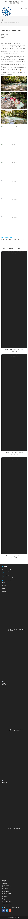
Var (15, 36)
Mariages (4, 890)
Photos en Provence (6, 893)
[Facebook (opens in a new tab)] (11, 3)
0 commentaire (6, 37)
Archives (4, 881)
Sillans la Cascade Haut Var (13, 22)
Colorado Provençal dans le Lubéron (14, 452)
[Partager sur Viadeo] (10, 910)
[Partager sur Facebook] (3, 910)
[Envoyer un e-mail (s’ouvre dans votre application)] (17, 3)
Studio (3, 899)
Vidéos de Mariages (6, 901)
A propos (4, 880)
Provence (11, 36)
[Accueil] (1, 22)
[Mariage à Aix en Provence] (4, 828)
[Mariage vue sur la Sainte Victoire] (4, 729)
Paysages (5, 36)
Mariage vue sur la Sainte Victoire (15, 729)
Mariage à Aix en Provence (14, 828)
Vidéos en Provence (6, 903)
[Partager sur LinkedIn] (7, 910)
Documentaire (5, 885)
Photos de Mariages (6, 891)
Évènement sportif (6, 886)
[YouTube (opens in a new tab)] (14, 3)
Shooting (4, 898)
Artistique (4, 883)
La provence (5, 888)
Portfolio (4, 895)
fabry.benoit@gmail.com (11, 577)
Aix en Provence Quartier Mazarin (14, 556)
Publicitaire (4, 896)
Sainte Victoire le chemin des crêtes (14, 349)
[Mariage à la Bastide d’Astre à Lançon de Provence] (4, 630)
